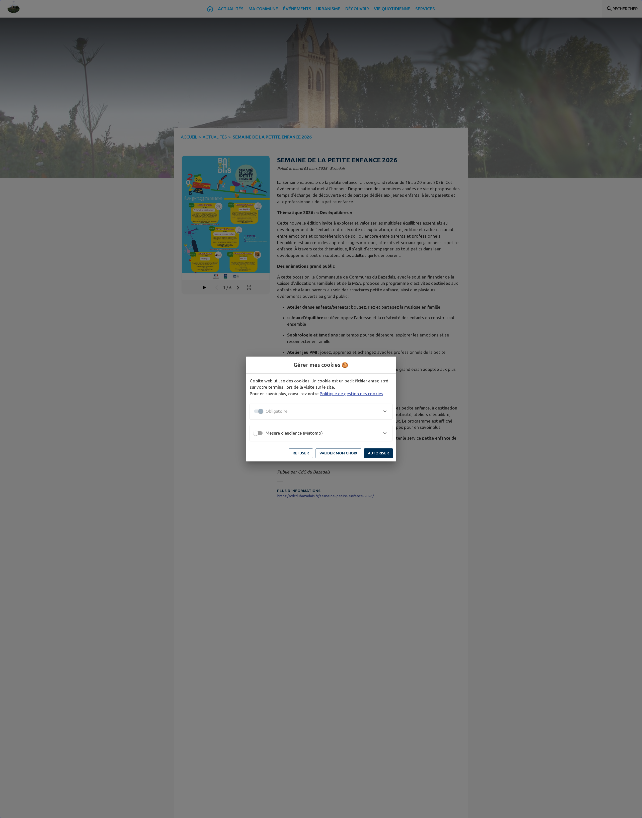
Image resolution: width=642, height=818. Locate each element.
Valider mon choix (338, 453)
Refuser (301, 453)
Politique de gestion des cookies (351, 393)
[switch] (256, 433)
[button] (321, 411)
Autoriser (378, 453)
